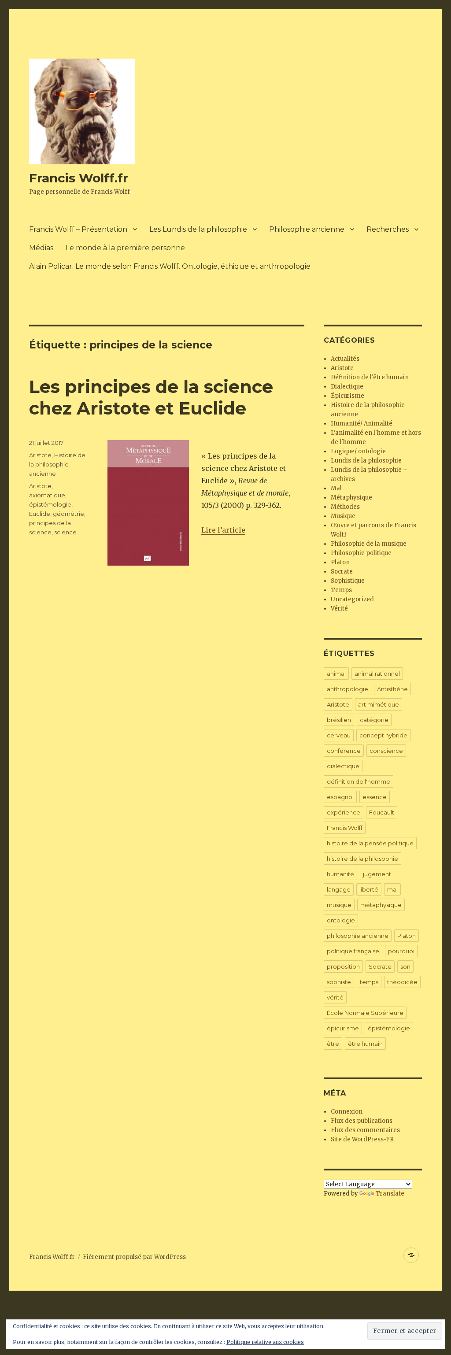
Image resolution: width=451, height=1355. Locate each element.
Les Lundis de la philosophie (198, 229)
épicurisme (343, 1028)
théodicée (402, 981)
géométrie (68, 513)
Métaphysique (351, 497)
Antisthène (392, 688)
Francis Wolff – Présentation (78, 229)
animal (336, 673)
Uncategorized (352, 599)
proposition (343, 966)
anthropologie (347, 688)
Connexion (346, 1111)
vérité (335, 997)
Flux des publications (361, 1121)
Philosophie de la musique (369, 544)
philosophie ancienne (357, 935)
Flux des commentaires (365, 1130)
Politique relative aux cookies (265, 1342)
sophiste (339, 981)
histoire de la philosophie (362, 858)
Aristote (40, 455)
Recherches (387, 229)
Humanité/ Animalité (361, 423)
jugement (377, 873)
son (405, 966)
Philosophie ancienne (306, 229)
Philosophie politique (361, 553)
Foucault (381, 812)
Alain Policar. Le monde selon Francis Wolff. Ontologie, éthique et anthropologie (170, 266)
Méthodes (345, 507)
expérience (343, 812)
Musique (343, 516)
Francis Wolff (344, 827)
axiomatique (47, 495)
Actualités (345, 359)
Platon (340, 562)
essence (374, 796)
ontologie (341, 920)
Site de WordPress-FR (362, 1139)
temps (369, 981)
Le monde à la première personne (125, 248)
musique (339, 904)
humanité (340, 873)
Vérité (339, 608)
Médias (41, 248)
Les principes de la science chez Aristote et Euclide (151, 397)
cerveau (339, 735)
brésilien (339, 719)
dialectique (343, 766)
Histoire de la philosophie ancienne (57, 464)
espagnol (340, 796)
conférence (344, 750)
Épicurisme (347, 396)
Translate (390, 1193)
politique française (353, 951)
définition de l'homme (358, 781)
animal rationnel (377, 673)
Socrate (342, 571)
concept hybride (383, 735)
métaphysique (381, 904)
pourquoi (401, 951)
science (65, 532)
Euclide (39, 513)
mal (392, 889)
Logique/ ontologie (358, 451)
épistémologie (50, 504)
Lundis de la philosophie (366, 460)
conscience (386, 750)
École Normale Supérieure (365, 1012)
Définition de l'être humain (370, 377)
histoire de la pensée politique (370, 843)
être (333, 1043)
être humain (365, 1043)
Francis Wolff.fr (78, 177)
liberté (368, 889)
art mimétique (378, 704)
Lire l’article (223, 530)
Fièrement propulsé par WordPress (134, 1257)
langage (339, 889)
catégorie (374, 719)
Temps (341, 590)
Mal (336, 488)
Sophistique (348, 581)
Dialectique (347, 386)
